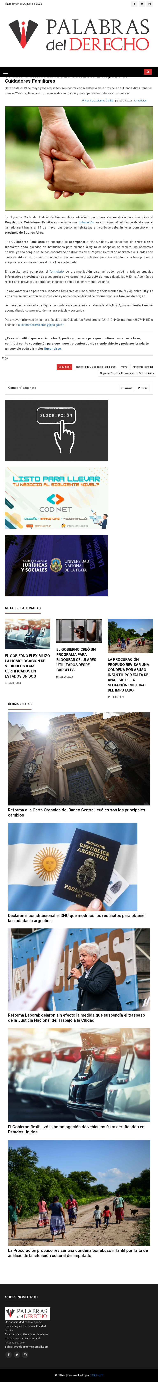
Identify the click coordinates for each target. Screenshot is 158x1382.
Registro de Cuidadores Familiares (96, 366)
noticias (142, 100)
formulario (57, 271)
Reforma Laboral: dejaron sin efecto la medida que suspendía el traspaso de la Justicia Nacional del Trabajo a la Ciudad (76, 1018)
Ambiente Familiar (142, 366)
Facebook (127, 388)
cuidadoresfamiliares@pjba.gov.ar (40, 325)
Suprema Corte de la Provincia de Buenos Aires (127, 373)
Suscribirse (52, 348)
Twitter (144, 388)
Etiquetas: (64, 366)
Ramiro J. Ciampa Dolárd (99, 100)
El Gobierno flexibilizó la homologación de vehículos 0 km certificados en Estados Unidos (27, 666)
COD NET (97, 1375)
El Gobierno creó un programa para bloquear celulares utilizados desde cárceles (76, 659)
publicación (86, 222)
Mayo (124, 366)
